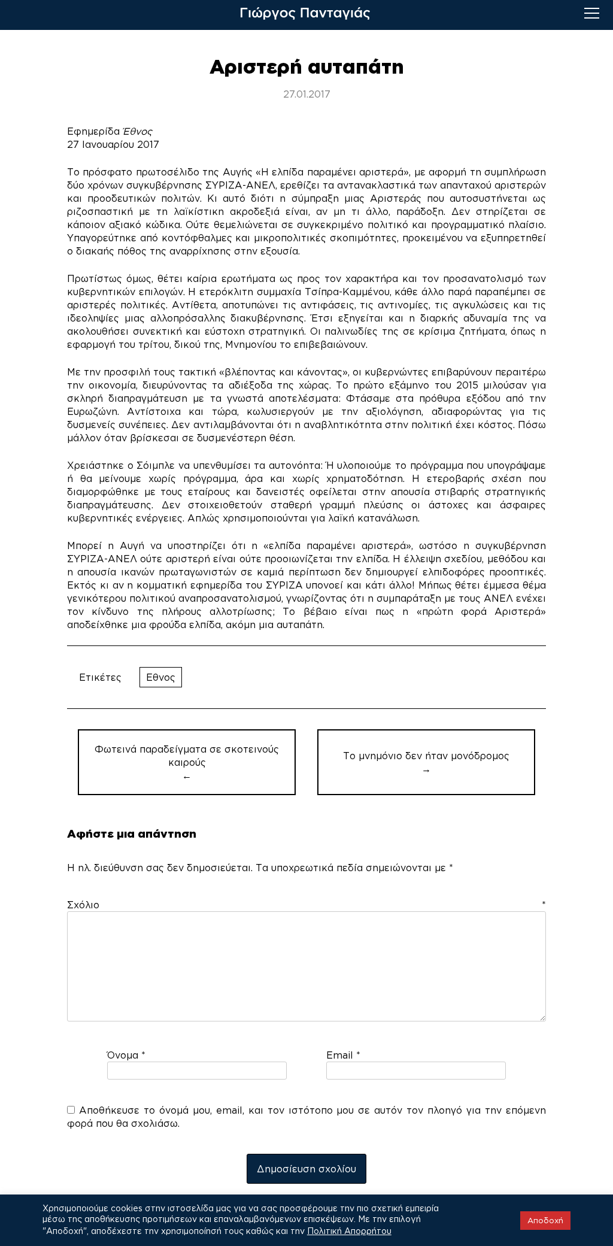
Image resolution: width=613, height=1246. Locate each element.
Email (343, 1055)
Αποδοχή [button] (545, 1220)
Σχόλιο (306, 904)
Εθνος (160, 677)
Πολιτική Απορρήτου (349, 1230)
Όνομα (126, 1055)
